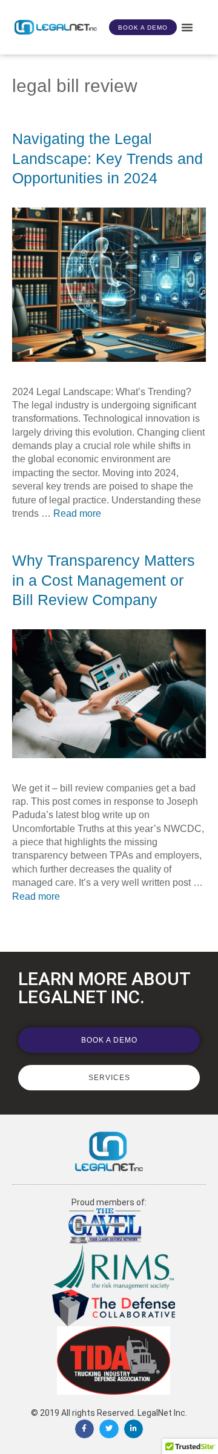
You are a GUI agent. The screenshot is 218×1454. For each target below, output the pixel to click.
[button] (187, 27)
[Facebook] (84, 1429)
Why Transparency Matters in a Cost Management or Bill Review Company (103, 580)
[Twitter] (109, 1429)
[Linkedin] (134, 1429)
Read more (77, 513)
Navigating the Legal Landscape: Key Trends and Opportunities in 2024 (107, 158)
